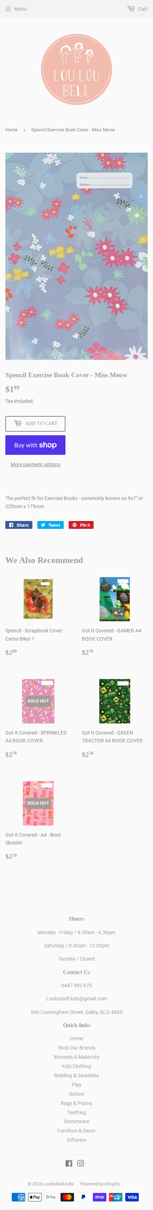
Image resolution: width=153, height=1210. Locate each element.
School (76, 1094)
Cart (142, 9)
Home (11, 129)
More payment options (35, 464)
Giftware (76, 1140)
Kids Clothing (76, 1066)
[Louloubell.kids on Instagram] (80, 1164)
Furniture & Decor (76, 1130)
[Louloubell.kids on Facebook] (69, 1164)
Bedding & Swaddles (76, 1075)
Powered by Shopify (100, 1184)
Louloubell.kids (58, 1184)
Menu (20, 9)
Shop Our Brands (76, 1048)
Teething (76, 1112)
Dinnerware (76, 1121)
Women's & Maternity (77, 1057)
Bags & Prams (76, 1103)
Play (76, 1085)
